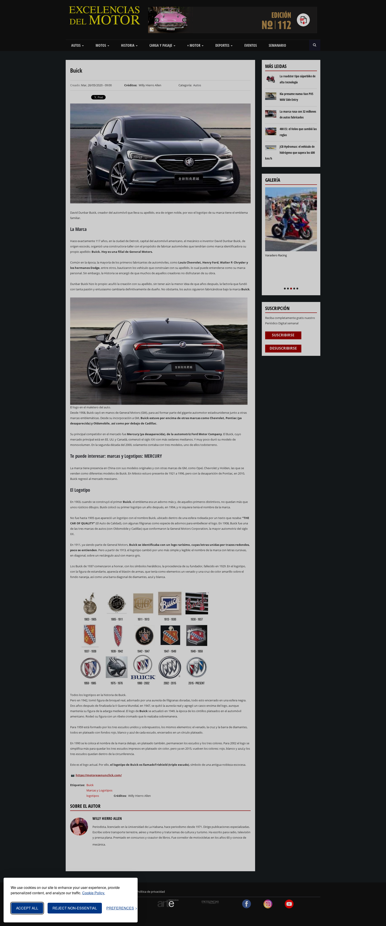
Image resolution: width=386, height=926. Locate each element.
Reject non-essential (74, 908)
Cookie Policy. (93, 892)
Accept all (27, 908)
